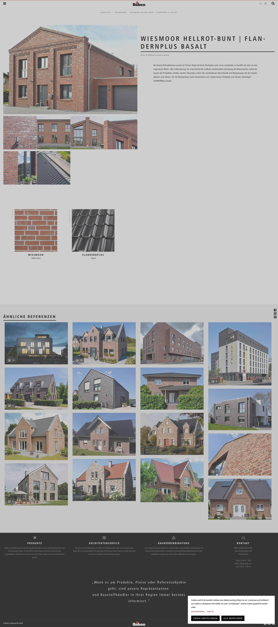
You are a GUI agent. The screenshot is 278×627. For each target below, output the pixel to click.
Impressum (210, 611)
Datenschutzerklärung (197, 611)
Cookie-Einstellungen (205, 618)
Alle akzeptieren (232, 618)
